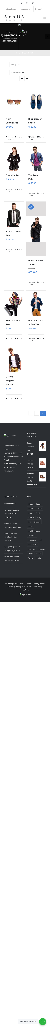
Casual (39, 508)
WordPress (25, 590)
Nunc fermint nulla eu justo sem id (11, 537)
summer (31, 549)
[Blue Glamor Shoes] (36, 102)
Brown (30, 508)
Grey (39, 518)
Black (30, 504)
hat (29, 522)
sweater (42, 549)
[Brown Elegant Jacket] (14, 359)
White (30, 558)
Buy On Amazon (10, 138)
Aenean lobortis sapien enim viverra (12, 513)
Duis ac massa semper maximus (13, 525)
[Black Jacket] (14, 158)
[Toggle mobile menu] (44, 17)
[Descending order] (38, 64)
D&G (30, 513)
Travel (30, 553)
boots (38, 504)
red (40, 540)
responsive (32, 544)
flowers (31, 518)
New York (32, 535)
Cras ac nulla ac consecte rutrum (12, 558)
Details (19, 137)
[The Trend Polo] (36, 158)
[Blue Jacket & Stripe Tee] (36, 303)
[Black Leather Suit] (14, 214)
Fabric (38, 513)
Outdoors (32, 540)
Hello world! (10, 503)
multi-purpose (34, 531)
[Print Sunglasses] (14, 102)
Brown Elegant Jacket (10, 381)
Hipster (37, 522)
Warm (38, 553)
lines (30, 527)
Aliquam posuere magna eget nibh (12, 548)
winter (38, 558)
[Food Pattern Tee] (14, 303)
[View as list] (27, 78)
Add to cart (32, 138)
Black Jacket (12, 175)
